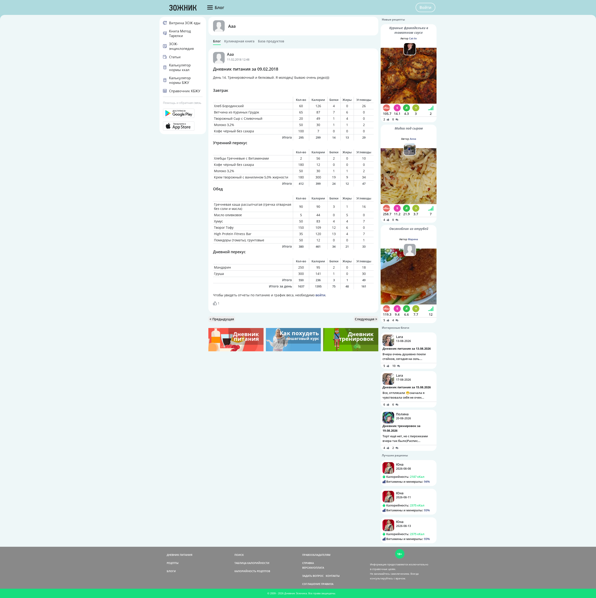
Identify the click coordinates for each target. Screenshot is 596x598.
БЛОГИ (171, 571)
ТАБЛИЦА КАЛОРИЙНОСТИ (251, 563)
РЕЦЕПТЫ (173, 563)
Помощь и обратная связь (182, 103)
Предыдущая (222, 319)
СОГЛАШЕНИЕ (311, 584)
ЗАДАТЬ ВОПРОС (313, 575)
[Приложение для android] (183, 113)
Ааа (232, 26)
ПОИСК (239, 555)
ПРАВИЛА (327, 584)
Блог (217, 41)
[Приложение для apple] (183, 126)
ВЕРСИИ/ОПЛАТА (313, 567)
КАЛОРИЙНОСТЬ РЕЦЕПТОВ (252, 571)
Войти (425, 7)
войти (320, 295)
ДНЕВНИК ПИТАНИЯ (179, 555)
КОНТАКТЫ (333, 575)
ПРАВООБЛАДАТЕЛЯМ (316, 555)
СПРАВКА (308, 563)
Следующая (365, 319)
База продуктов (271, 41)
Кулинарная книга (239, 41)
